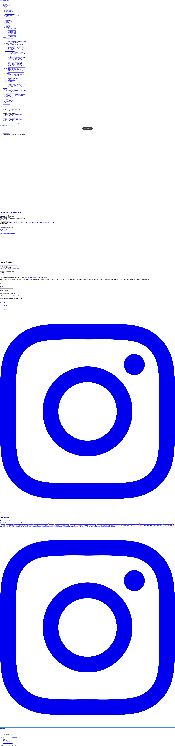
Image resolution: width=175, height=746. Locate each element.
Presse (4, 739)
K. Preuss (15, 737)
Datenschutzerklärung (7, 741)
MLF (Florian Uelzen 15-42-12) (50, 222)
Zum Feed (2, 272)
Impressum (5, 740)
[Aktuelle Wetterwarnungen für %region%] (9, 295)
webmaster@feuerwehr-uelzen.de (34, 277)
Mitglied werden (87, 128)
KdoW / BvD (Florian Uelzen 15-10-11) (33, 222)
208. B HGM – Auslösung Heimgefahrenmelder (13, 119)
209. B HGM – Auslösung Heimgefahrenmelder (13, 114)
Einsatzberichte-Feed (4, 125)
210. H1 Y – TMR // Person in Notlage (11, 109)
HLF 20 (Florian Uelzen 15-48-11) (16, 222)
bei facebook (3, 302)
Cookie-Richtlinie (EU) (8, 743)
